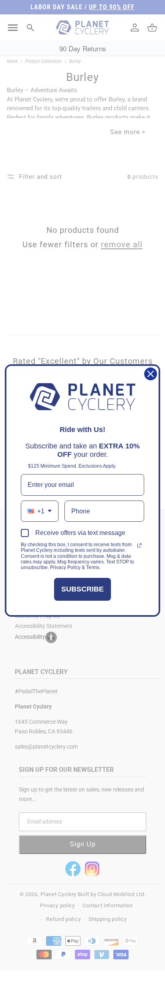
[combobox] (39, 511)
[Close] (150, 374)
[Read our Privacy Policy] (139, 545)
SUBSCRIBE (82, 589)
